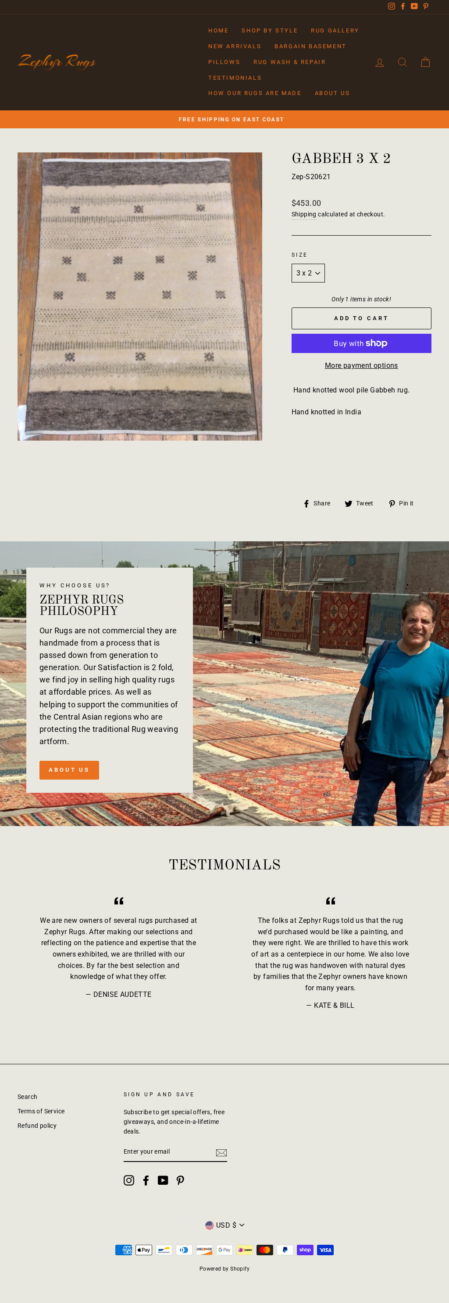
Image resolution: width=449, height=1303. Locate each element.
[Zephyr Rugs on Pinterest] (180, 1180)
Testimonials (235, 77)
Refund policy (37, 1125)
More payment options (361, 365)
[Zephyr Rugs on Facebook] (146, 1180)
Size (300, 255)
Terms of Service (41, 1111)
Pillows (224, 62)
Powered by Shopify (224, 1269)
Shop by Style (270, 30)
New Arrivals (234, 46)
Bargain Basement (310, 46)
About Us (332, 93)
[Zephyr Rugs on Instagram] (129, 1180)
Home (218, 30)
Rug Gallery (335, 30)
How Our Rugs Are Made (255, 93)
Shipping (304, 214)
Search (27, 1096)
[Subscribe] (221, 1152)
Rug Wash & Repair (289, 62)
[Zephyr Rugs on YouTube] (163, 1180)
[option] (224, 119)
